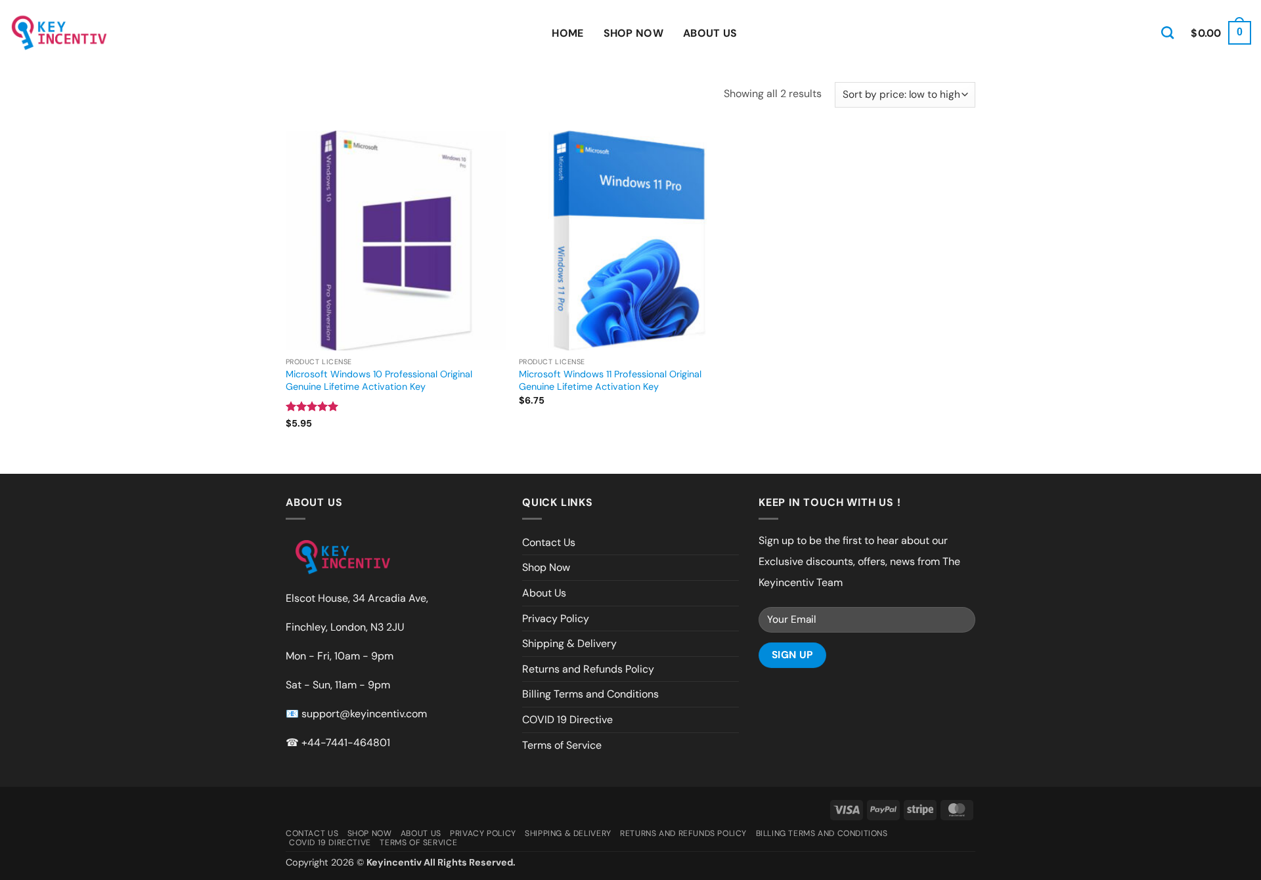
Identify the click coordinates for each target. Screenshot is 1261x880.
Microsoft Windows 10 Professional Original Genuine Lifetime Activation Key (379, 380)
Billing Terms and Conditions (590, 694)
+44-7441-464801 (345, 742)
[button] (1221, 33)
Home (567, 33)
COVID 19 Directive (567, 719)
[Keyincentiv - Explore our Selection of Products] (59, 32)
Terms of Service (562, 745)
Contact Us (548, 542)
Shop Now (634, 33)
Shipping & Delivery (569, 643)
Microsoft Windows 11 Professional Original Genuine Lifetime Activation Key (610, 380)
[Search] (1167, 32)
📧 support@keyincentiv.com (356, 714)
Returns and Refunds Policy (588, 669)
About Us (710, 33)
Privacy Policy (555, 618)
